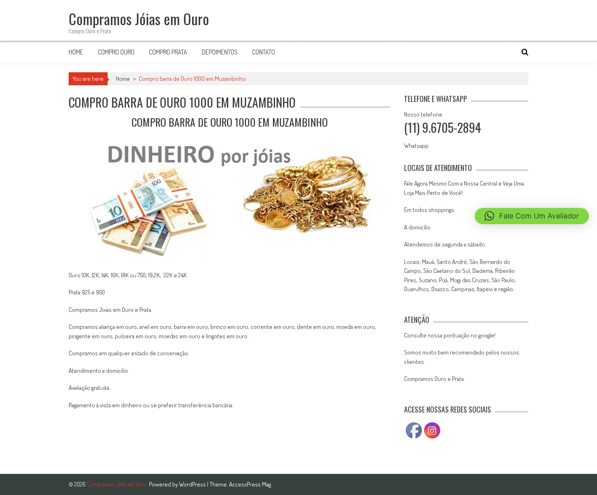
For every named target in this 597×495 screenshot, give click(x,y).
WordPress (193, 484)
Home (76, 52)
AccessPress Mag (250, 484)
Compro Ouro (116, 52)
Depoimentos (220, 52)
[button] (532, 216)
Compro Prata (168, 52)
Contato (263, 52)
